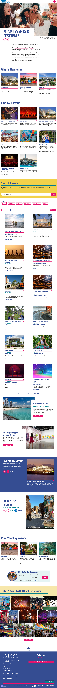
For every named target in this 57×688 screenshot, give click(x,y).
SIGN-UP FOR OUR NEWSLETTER (41, 661)
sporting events (16, 49)
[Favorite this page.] (4, 39)
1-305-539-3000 (8, 663)
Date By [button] (3, 203)
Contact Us (7, 668)
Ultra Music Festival (35, 53)
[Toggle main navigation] (54, 1)
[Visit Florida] (41, 685)
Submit (45, 577)
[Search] (53, 194)
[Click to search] (3, 194)
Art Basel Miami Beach (29, 54)
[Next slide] (8, 471)
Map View (14, 210)
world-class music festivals (21, 48)
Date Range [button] (10, 203)
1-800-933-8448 (8, 666)
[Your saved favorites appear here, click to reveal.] (49, 1)
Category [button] (18, 203)
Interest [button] (44, 203)
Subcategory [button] (26, 203)
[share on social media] (8, 39)
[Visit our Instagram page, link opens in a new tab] (38, 658)
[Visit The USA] (34, 686)
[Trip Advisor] (50, 685)
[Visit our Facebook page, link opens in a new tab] (41, 658)
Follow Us (20, 510)
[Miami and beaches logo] (12, 656)
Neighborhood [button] (36, 203)
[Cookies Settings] (2, 686)
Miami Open (28, 55)
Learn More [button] (38, 416)
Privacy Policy (36, 580)
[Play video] (35, 512)
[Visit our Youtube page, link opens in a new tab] (44, 658)
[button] (54, 74)
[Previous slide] (4, 471)
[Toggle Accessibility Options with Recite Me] (52, 1)
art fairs (32, 48)
